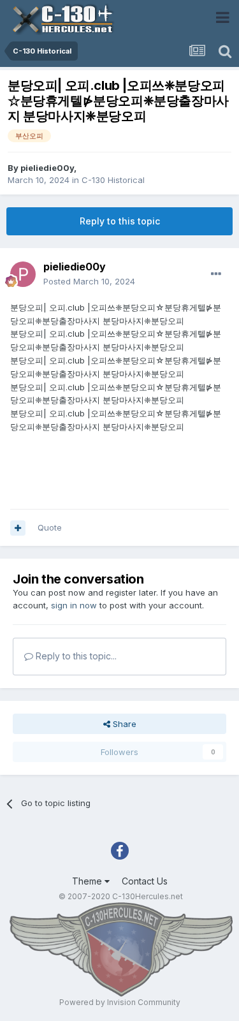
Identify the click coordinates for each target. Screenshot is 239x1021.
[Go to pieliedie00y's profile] (23, 274)
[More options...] (216, 274)
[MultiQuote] (17, 528)
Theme (88, 881)
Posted (89, 281)
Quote (50, 527)
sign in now (74, 605)
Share (123, 724)
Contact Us (145, 881)
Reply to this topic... (75, 655)
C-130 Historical (113, 180)
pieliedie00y (47, 168)
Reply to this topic (120, 221)
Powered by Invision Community (119, 1002)
